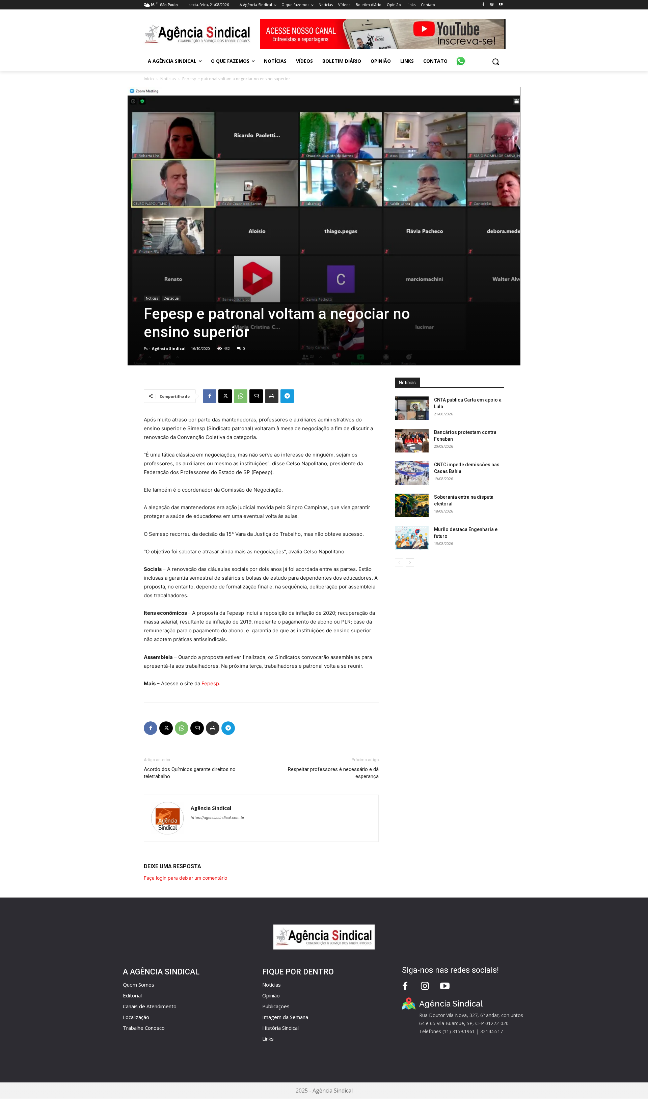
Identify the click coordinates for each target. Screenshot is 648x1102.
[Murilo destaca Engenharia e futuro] (412, 538)
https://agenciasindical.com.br (217, 817)
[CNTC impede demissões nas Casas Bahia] (412, 473)
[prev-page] (399, 562)
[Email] (256, 396)
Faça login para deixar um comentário (185, 878)
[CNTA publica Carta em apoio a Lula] (412, 408)
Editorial (132, 995)
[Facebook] (483, 4)
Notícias (168, 79)
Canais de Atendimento (150, 1006)
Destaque (171, 298)
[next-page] (410, 562)
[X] (225, 396)
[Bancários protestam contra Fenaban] (412, 440)
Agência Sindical (169, 348)
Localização (136, 1017)
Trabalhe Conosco (144, 1027)
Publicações (276, 1006)
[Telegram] (287, 396)
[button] (495, 61)
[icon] (461, 57)
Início (149, 79)
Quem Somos (138, 984)
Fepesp (210, 683)
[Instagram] (491, 4)
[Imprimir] (271, 396)
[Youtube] (500, 4)
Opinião (271, 995)
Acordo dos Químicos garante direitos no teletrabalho (190, 772)
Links (268, 1038)
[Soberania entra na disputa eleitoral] (412, 505)
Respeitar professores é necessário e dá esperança (333, 772)
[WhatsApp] (240, 396)
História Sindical (280, 1027)
